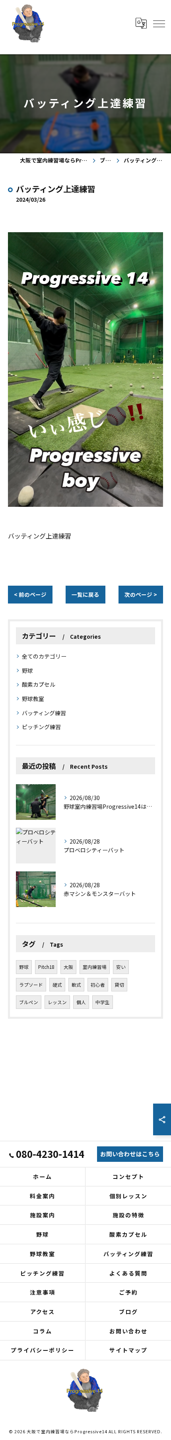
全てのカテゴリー (44, 656)
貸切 (119, 985)
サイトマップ (128, 1350)
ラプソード (31, 985)
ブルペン (28, 1002)
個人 (81, 1002)
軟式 (76, 985)
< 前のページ (30, 594)
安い (121, 967)
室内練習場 (95, 967)
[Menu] (159, 23)
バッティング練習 (44, 713)
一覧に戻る (85, 594)
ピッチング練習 (41, 727)
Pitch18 (46, 967)
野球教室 (33, 699)
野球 (27, 670)
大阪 (68, 967)
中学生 (102, 1002)
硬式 (57, 985)
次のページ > (140, 594)
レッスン (57, 1002)
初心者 (98, 985)
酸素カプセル (38, 684)
